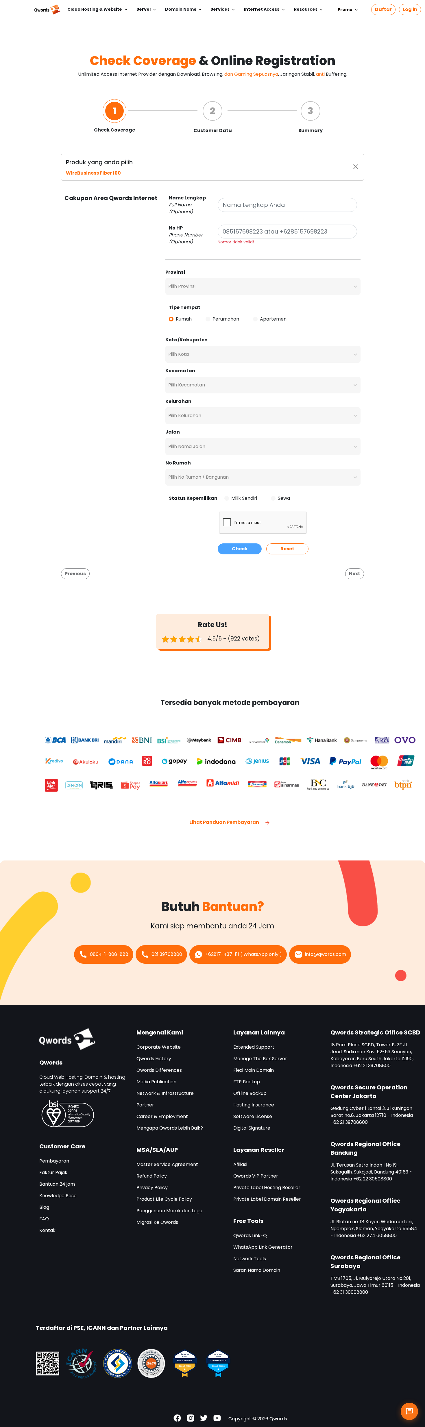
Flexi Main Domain (253, 1070)
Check (239, 548)
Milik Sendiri (244, 498)
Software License (252, 1116)
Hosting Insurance (253, 1105)
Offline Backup (250, 1093)
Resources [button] (306, 9)
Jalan (172, 432)
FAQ (44, 1218)
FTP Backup (246, 1081)
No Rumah (178, 463)
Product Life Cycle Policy (164, 1199)
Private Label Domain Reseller (267, 1199)
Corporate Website (158, 1047)
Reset (287, 548)
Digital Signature (251, 1128)
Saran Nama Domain (256, 1270)
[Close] (355, 166)
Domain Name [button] (181, 9)
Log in (410, 9)
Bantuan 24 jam (57, 1184)
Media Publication (156, 1081)
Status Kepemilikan (193, 498)
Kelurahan (178, 401)
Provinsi (175, 272)
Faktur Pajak (53, 1172)
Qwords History (153, 1058)
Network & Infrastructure (165, 1093)
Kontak (47, 1230)
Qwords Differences (159, 1070)
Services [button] (220, 9)
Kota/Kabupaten (186, 339)
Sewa (284, 498)
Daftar (383, 9)
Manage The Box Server (260, 1058)
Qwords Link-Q (250, 1235)
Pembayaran (54, 1161)
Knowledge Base (58, 1195)
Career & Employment (162, 1116)
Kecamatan (180, 370)
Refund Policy (151, 1176)
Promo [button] (345, 9)
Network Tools (249, 1258)
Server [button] (143, 9)
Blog (44, 1207)
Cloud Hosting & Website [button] (95, 9)
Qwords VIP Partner (255, 1176)
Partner (145, 1105)
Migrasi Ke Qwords (157, 1222)
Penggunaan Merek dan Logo (169, 1210)
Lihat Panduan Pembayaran (224, 822)
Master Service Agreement (167, 1164)
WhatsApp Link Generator (263, 1247)
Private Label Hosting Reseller (266, 1187)
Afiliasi (240, 1164)
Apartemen (273, 319)
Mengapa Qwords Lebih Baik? (169, 1128)
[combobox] (168, 286)
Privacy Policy (152, 1187)
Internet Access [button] (262, 9)
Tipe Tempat (184, 307)
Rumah (184, 319)
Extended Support (253, 1047)
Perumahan (225, 319)
